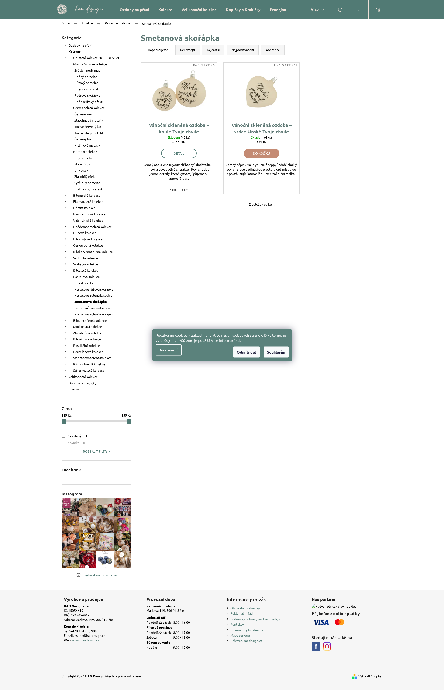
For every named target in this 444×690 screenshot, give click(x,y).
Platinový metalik (87, 145)
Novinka (76, 443)
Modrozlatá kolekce (87, 326)
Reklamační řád (241, 613)
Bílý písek (81, 170)
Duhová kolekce (84, 233)
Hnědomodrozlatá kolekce (92, 226)
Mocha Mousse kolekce (90, 64)
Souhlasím (276, 351)
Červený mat (83, 114)
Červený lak (82, 139)
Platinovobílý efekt (88, 189)
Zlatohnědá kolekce (87, 333)
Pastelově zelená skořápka (93, 314)
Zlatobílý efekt (85, 176)
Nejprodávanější (243, 50)
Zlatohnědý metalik (88, 120)
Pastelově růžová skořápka (93, 289)
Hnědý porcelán (85, 76)
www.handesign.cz (86, 640)
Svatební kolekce (85, 264)
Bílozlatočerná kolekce (90, 320)
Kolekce (75, 51)
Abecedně (273, 50)
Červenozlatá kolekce (89, 107)
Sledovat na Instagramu (100, 575)
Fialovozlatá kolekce (88, 201)
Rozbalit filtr (95, 451)
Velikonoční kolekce (83, 377)
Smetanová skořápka (90, 301)
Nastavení (169, 349)
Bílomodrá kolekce (86, 195)
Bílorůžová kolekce (87, 339)
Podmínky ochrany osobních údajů (255, 619)
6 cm (184, 189)
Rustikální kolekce (86, 345)
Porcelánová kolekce (88, 352)
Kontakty (237, 624)
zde (239, 340)
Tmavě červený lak (87, 126)
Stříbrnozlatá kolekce (88, 370)
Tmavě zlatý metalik (89, 133)
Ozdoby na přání (80, 45)
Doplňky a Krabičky (82, 383)
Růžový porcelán (86, 83)
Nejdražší (213, 50)
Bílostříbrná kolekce (88, 239)
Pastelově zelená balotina (93, 295)
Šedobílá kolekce (85, 258)
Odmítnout (246, 351)
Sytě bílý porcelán (87, 183)
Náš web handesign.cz (246, 640)
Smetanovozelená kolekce (92, 358)
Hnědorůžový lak (86, 89)
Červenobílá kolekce (88, 245)
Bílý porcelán (83, 158)
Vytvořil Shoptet (370, 676)
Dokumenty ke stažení (246, 630)
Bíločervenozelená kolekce (93, 251)
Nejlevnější (187, 50)
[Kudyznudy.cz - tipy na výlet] (334, 606)
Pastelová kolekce (86, 276)
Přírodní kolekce (85, 151)
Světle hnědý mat (87, 70)
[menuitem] (134, 9)
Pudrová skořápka (87, 95)
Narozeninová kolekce (89, 214)
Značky (74, 389)
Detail (179, 153)
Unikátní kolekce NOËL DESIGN (96, 58)
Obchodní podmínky (245, 608)
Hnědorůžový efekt (88, 101)
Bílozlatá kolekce (85, 270)
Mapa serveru (240, 635)
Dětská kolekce (84, 208)
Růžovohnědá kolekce (89, 364)
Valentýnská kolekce (88, 220)
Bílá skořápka (83, 283)
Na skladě (77, 436)
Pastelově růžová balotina (93, 308)
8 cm (173, 189)
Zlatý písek (82, 164)
